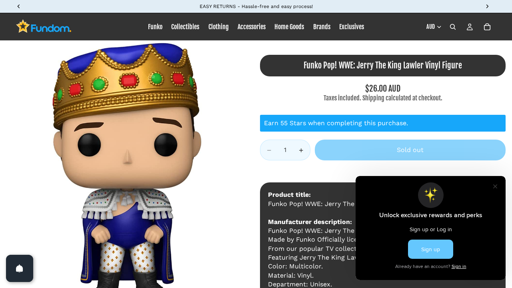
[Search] (453, 27)
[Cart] (487, 27)
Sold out (410, 150)
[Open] (19, 268)
